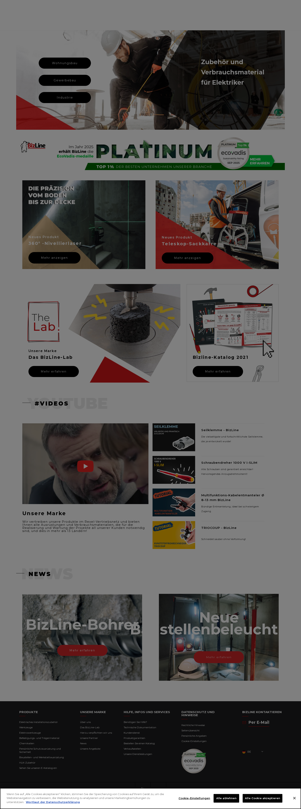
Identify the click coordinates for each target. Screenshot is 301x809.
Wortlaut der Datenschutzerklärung (53, 802)
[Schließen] (294, 798)
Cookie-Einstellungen (194, 798)
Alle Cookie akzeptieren (262, 798)
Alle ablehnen (226, 798)
